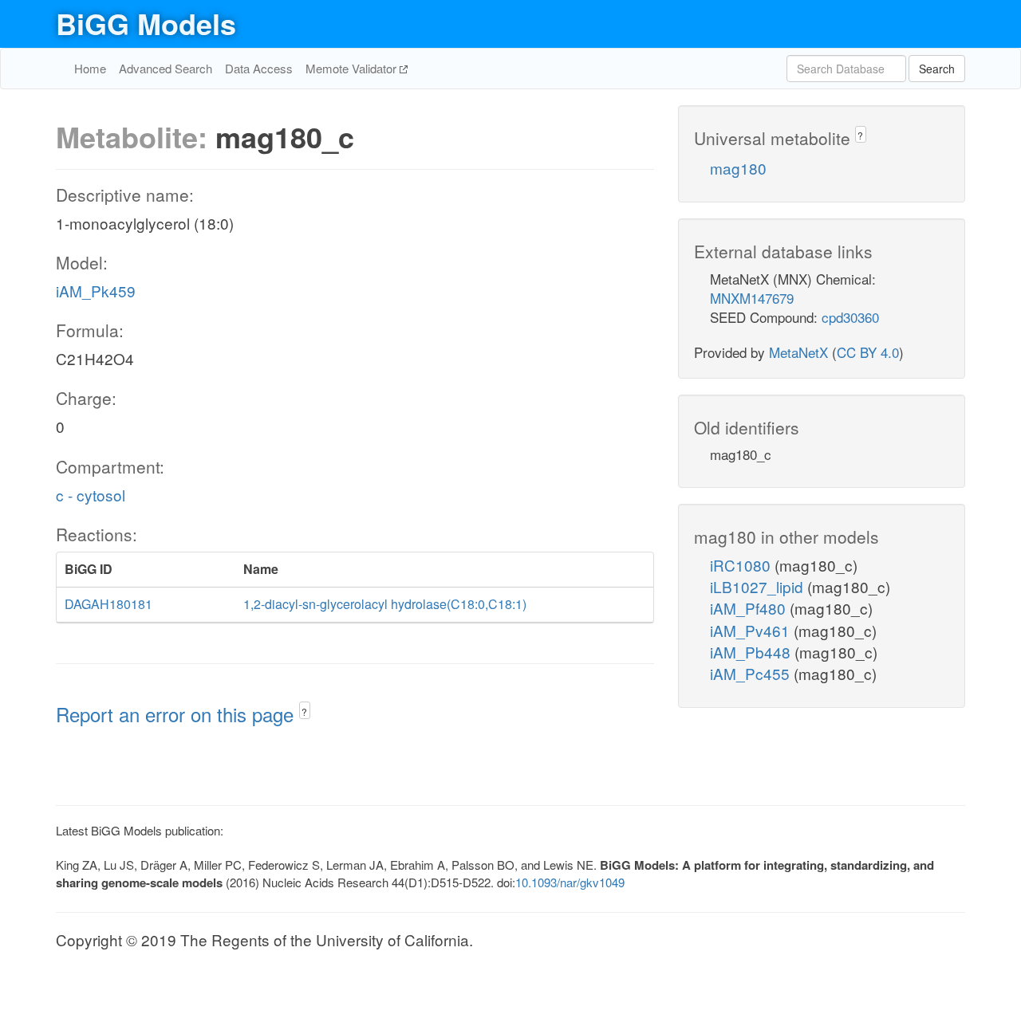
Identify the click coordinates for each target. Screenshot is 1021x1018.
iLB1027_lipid (758, 586)
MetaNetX (798, 352)
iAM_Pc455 (752, 673)
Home (90, 68)
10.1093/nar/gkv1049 (570, 882)
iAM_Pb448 (752, 651)
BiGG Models (146, 23)
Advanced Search (165, 68)
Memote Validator (353, 68)
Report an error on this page (177, 714)
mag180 (738, 168)
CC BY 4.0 (868, 352)
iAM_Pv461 (752, 630)
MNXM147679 (752, 298)
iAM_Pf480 (750, 608)
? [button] (304, 711)
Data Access (259, 68)
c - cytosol (90, 494)
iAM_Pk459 (96, 290)
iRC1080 (742, 565)
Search (937, 69)
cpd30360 (850, 317)
